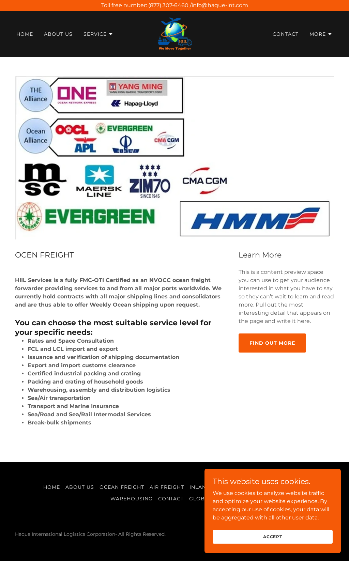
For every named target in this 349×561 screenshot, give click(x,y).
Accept (272, 536)
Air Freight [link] (167, 487)
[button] (98, 34)
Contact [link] (286, 34)
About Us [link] (58, 34)
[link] (174, 33)
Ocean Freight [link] (122, 487)
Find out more (272, 343)
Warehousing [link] (131, 499)
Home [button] (51, 487)
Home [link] (24, 34)
